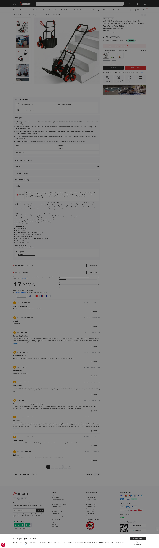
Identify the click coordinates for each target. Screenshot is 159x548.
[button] (3, 544)
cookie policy (22, 544)
